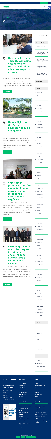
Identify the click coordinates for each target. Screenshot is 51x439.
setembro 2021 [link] (40, 274)
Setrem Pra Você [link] (39, 427)
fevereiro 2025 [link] (40, 150)
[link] (49, 8)
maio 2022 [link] (39, 252)
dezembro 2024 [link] (40, 156)
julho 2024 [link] (39, 172)
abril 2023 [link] (39, 220)
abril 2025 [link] (39, 143)
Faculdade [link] (37, 392)
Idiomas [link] (36, 387)
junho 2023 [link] (39, 213)
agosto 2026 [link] (39, 92)
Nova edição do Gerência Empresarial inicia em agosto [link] (19, 126)
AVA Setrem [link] (17, 3)
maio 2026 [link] (39, 102)
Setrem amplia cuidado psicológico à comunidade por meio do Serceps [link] (42, 67)
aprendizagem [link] (39, 330)
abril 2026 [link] (39, 105)
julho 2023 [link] (39, 210)
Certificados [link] (27, 3)
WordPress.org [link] (40, 369)
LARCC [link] (36, 418)
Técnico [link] (36, 390)
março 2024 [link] (39, 185)
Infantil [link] (36, 383)
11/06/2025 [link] (10, 202)
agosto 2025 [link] (39, 130)
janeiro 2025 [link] (39, 153)
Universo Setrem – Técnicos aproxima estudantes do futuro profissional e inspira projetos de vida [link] (19, 65)
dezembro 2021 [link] (40, 264)
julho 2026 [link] (39, 95)
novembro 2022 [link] (40, 232)
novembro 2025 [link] (40, 121)
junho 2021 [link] (39, 283)
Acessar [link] (38, 360)
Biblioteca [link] (22, 3)
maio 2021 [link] (39, 287)
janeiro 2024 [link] (39, 191)
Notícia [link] (27, 75)
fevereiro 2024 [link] (40, 188)
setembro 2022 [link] (40, 239)
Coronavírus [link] (39, 333)
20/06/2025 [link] (10, 133)
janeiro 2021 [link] (39, 299)
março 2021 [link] (39, 293)
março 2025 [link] (39, 146)
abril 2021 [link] (39, 290)
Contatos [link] (21, 396)
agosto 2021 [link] (39, 277)
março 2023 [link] (39, 223)
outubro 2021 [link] (39, 271)
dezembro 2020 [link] (40, 303)
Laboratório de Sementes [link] (41, 414)
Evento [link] (38, 339)
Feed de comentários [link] (41, 366)
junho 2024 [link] (39, 175)
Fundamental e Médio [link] (40, 385)
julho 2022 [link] (39, 245)
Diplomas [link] (32, 3)
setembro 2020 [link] (40, 312)
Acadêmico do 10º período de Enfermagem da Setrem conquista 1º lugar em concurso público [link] (42, 53)
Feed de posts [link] (39, 363)
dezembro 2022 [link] (40, 229)
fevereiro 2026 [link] (40, 111)
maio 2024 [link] (39, 178)
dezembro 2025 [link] (40, 118)
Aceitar (17, 437)
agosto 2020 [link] (39, 315)
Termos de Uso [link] (22, 421)
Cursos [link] (38, 336)
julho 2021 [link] (39, 280)
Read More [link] (7, 91)
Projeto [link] (38, 346)
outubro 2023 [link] (39, 201)
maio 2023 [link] (39, 216)
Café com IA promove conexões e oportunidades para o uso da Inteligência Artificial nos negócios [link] (19, 191)
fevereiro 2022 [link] (40, 261)
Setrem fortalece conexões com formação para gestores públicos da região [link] (42, 73)
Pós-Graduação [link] (38, 394)
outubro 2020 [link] (39, 309)
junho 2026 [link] (39, 99)
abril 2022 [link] (39, 255)
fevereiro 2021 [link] (40, 296)
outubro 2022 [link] (39, 236)
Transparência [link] (22, 427)
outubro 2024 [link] (39, 162)
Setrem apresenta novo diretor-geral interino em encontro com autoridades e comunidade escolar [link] (19, 255)
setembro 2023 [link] (40, 204)
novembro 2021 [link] (40, 268)
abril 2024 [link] (39, 181)
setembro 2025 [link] (40, 127)
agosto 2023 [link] (39, 207)
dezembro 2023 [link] (40, 194)
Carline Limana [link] (20, 75)
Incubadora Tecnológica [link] (40, 412)
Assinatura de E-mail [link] (23, 408)
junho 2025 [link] (39, 137)
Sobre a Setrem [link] (22, 383)
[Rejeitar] (49, 435)
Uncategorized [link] (40, 349)
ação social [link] (39, 326)
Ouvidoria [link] (21, 416)
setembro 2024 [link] (40, 165)
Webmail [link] (37, 3)
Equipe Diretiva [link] (22, 387)
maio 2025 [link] (39, 140)
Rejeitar (22, 437)
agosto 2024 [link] (39, 169)
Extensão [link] (37, 396)
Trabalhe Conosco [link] (23, 394)
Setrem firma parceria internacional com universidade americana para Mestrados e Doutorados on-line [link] (42, 60)
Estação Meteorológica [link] (40, 410)
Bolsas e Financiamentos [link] (24, 390)
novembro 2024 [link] (40, 159)
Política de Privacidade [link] (24, 418)
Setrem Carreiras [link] (39, 424)
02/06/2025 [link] (10, 266)
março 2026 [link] (39, 108)
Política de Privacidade (30, 437)
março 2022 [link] (39, 258)
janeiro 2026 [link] (39, 114)
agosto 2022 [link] (39, 242)
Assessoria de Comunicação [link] (25, 406)
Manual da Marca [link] (23, 392)
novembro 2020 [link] (40, 306)
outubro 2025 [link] (39, 124)
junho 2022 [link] (39, 248)
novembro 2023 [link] (40, 197)
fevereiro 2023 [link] (40, 226)
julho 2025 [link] (39, 134)
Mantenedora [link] (22, 385)
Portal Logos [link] (44, 3)
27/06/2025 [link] (10, 75)
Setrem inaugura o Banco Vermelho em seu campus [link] (42, 47)
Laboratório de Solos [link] (40, 416)
